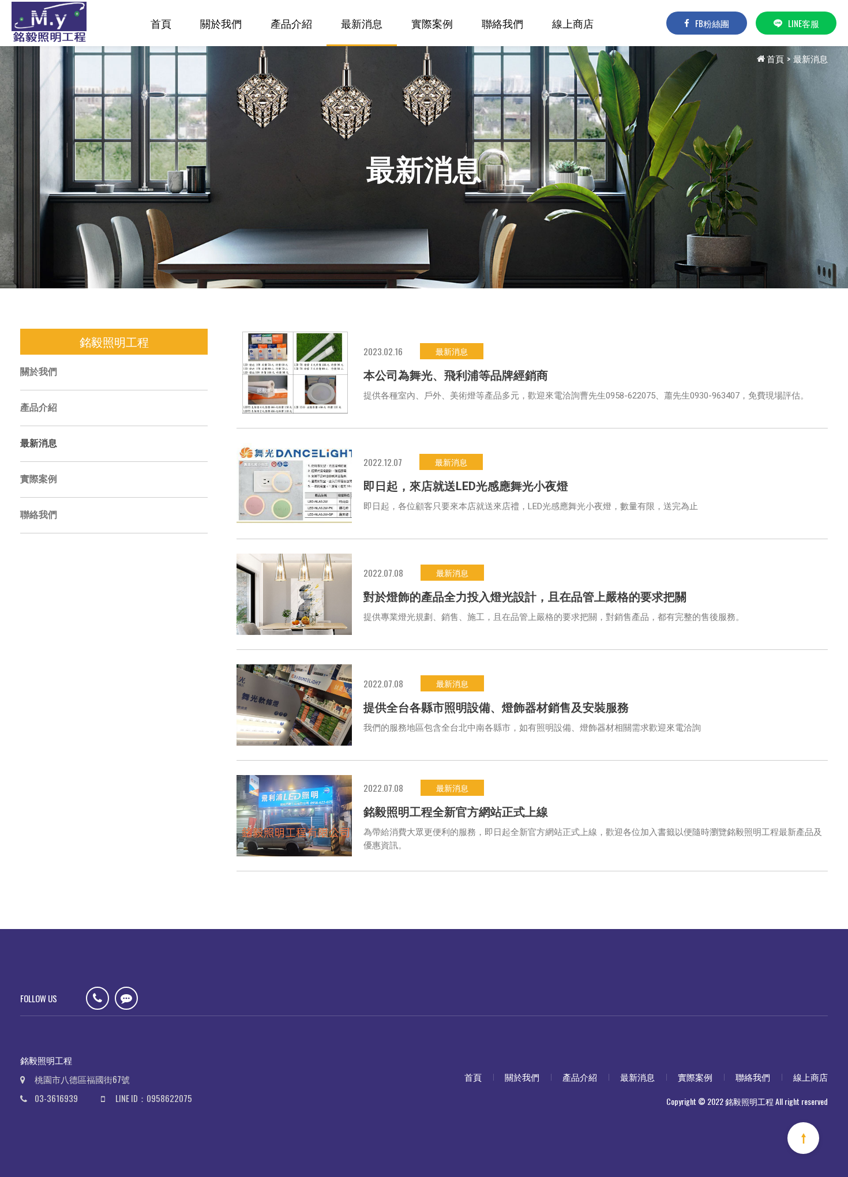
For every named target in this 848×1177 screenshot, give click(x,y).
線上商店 (573, 23)
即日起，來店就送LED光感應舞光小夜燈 (465, 486)
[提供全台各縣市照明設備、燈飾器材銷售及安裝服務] (294, 705)
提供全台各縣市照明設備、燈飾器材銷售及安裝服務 (496, 708)
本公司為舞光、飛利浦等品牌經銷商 (455, 375)
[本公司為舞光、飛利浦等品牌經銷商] (294, 372)
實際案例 (432, 23)
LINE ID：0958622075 (153, 1098)
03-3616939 (56, 1098)
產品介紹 (291, 23)
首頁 (161, 23)
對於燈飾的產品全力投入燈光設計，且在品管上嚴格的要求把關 (524, 597)
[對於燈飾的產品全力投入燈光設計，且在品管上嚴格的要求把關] (294, 594)
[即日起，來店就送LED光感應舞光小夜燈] (294, 483)
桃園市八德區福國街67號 (82, 1079)
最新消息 (361, 23)
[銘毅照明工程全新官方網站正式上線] (294, 815)
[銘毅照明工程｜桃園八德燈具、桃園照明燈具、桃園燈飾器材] (49, 23)
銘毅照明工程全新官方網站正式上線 (455, 812)
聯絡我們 (502, 23)
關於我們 (221, 23)
